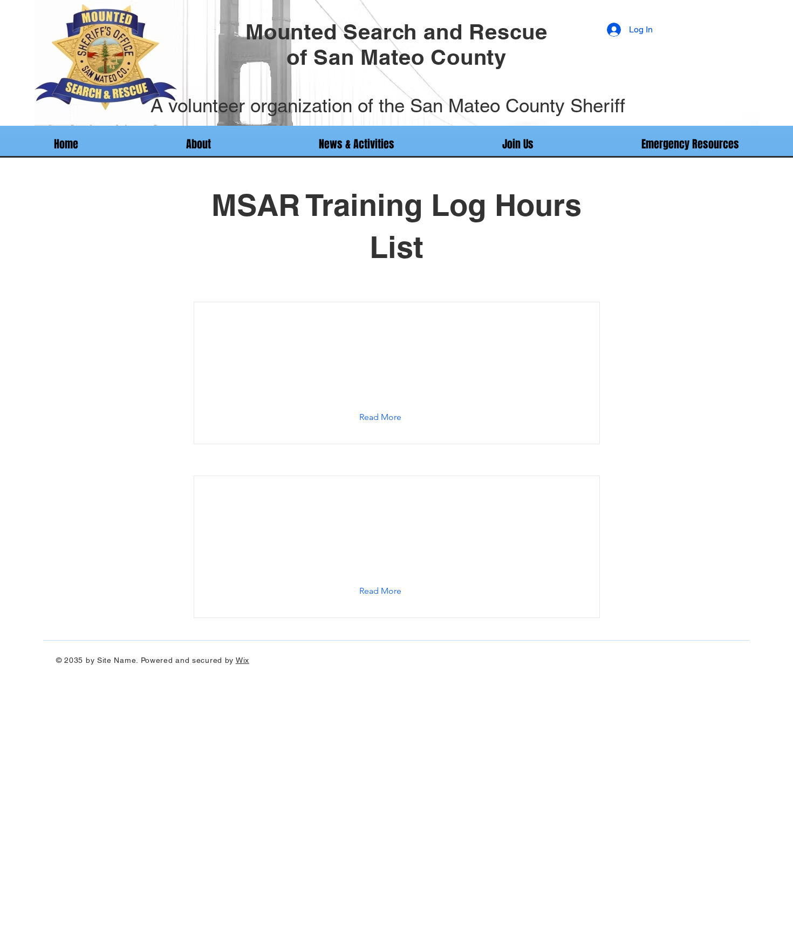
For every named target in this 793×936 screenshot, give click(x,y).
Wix (242, 660)
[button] (388, 417)
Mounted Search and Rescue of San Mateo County (396, 44)
